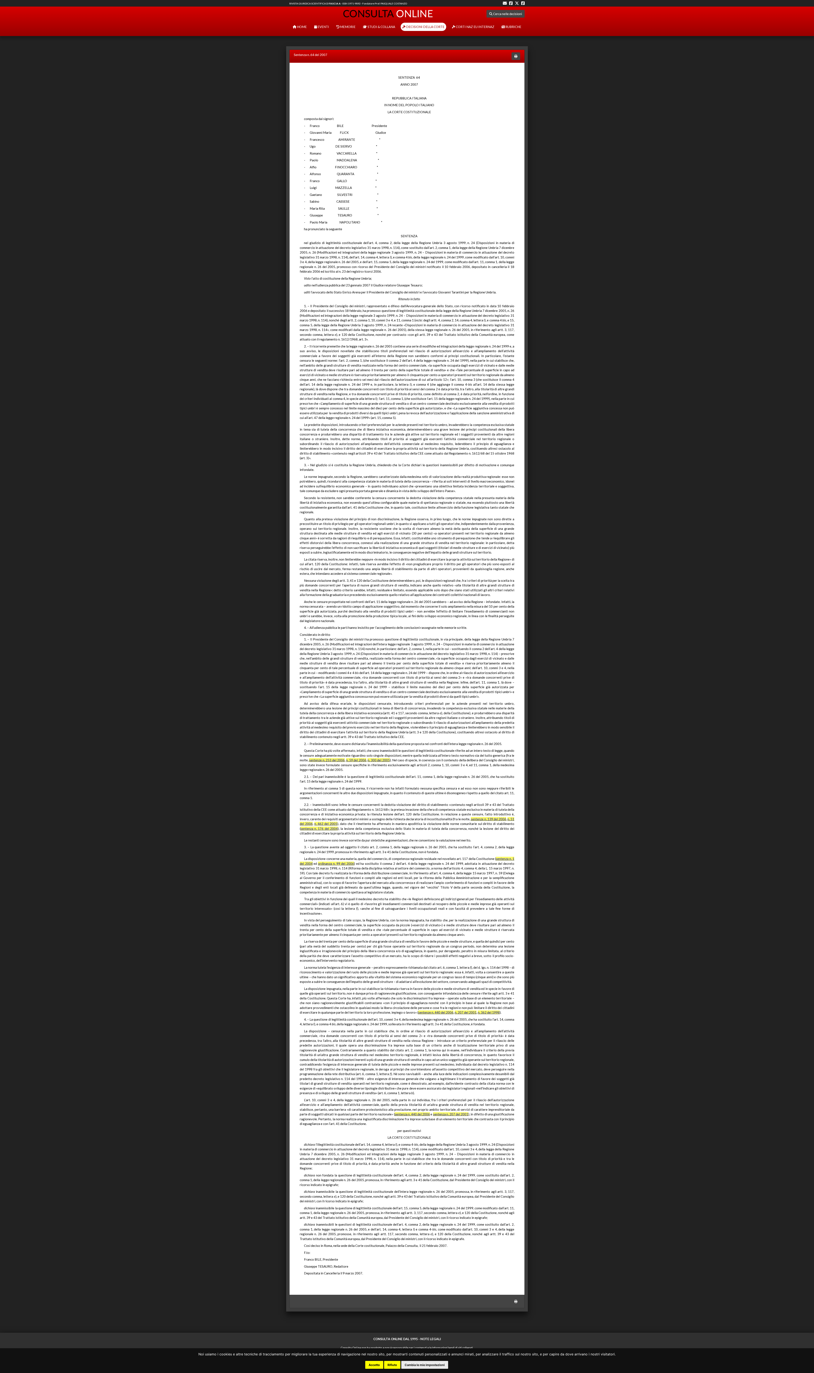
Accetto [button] (374, 1365)
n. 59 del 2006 (356, 760)
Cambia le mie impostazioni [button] (425, 1365)
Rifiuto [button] (392, 1365)
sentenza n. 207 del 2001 (450, 1114)
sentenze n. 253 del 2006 (327, 760)
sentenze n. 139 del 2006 (488, 819)
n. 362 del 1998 (489, 1012)
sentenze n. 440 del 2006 (435, 1012)
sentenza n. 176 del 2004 (319, 828)
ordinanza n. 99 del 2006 (336, 863)
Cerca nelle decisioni (507, 14)
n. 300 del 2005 (379, 760)
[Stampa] (516, 56)
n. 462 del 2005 (325, 824)
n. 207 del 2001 (466, 1012)
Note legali (430, 1339)
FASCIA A (335, 3)
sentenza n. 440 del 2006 (412, 1114)
